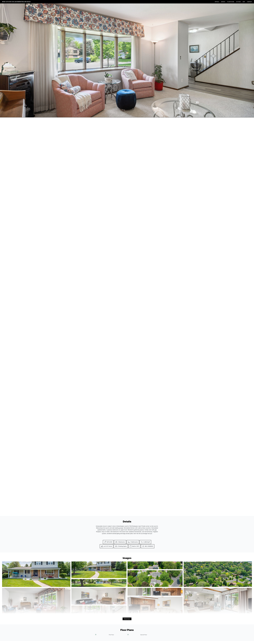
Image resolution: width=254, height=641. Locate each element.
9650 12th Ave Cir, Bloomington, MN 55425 (16, 1)
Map (244, 1)
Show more (127, 619)
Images (223, 1)
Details (217, 1)
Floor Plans (230, 1)
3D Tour (238, 1)
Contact (249, 1)
